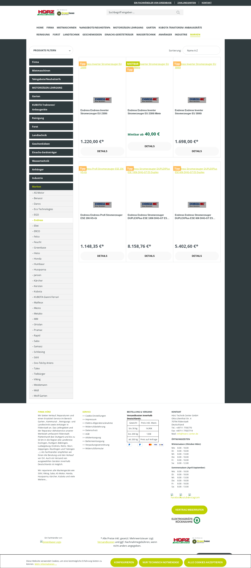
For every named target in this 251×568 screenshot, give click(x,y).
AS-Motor (39, 192)
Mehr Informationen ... (46, 564)
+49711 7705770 (184, 427)
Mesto (37, 308)
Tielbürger (39, 373)
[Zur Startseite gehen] (55, 11)
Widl (36, 390)
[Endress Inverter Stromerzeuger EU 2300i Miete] (150, 77)
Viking (37, 379)
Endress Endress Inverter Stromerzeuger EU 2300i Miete (144, 112)
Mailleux (38, 302)
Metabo (38, 313)
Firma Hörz (44, 411)
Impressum (90, 419)
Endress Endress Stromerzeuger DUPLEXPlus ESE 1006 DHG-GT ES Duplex (147, 217)
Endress (38, 220)
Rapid (37, 335)
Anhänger (38, 169)
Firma (35, 62)
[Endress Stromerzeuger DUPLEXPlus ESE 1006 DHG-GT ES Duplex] (150, 181)
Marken (36, 186)
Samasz (38, 346)
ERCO (37, 231)
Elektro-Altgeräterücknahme (99, 423)
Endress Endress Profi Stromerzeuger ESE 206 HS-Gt (101, 216)
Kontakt (207, 3)
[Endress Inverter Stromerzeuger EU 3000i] (197, 77)
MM (36, 319)
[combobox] (139, 12)
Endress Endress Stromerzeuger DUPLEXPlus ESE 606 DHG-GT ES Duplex (194, 217)
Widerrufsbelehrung (95, 426)
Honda (37, 258)
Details (102, 151)
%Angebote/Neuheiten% (46, 79)
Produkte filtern (44, 50)
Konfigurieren (124, 562)
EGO (36, 214)
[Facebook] (176, 496)
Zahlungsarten (187, 3)
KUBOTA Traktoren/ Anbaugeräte (43, 107)
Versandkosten (105, 542)
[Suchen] (178, 12)
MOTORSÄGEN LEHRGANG (47, 87)
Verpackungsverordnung (97, 444)
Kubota (38, 291)
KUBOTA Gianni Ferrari (46, 297)
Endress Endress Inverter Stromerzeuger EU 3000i (189, 112)
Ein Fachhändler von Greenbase (153, 3)
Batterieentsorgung (94, 441)
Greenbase (40, 247)
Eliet (36, 225)
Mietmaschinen (41, 70)
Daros (37, 203)
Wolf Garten (40, 395)
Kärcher (38, 280)
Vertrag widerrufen (189, 510)
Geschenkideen (41, 143)
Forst (35, 126)
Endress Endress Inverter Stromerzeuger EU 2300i (94, 112)
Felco (37, 236)
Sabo (37, 341)
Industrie (37, 178)
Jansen (37, 275)
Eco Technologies (43, 209)
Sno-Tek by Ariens (43, 363)
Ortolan (38, 324)
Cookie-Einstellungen (95, 415)
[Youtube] (184, 496)
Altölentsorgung (93, 437)
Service (87, 411)
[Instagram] (194, 496)
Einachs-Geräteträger (44, 152)
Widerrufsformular (94, 448)
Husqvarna (40, 269)
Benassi (38, 198)
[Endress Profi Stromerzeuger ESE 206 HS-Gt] (102, 181)
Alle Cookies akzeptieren (205, 562)
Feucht (37, 242)
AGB (87, 433)
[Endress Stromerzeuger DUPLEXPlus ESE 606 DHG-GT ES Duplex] (197, 181)
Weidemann (40, 384)
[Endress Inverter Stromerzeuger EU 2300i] (102, 77)
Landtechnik (39, 135)
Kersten (38, 286)
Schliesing (39, 351)
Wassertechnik (40, 161)
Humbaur (39, 264)
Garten (36, 96)
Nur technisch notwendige (161, 562)
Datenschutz (91, 430)
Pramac (38, 330)
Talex (37, 368)
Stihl (36, 357)
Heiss (37, 253)
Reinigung (38, 118)
